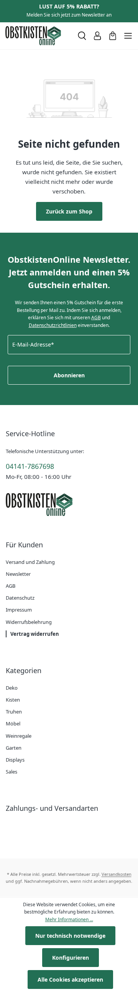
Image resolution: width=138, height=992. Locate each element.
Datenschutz (20, 597)
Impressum (19, 609)
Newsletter (18, 573)
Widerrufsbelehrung (29, 622)
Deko (12, 687)
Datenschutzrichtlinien (53, 325)
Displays (15, 759)
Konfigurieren (70, 957)
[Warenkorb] (112, 35)
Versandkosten (116, 874)
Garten (13, 747)
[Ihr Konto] (97, 35)
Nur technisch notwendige (70, 935)
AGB (96, 317)
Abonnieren (69, 375)
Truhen (14, 711)
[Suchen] (82, 35)
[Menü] (128, 35)
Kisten (13, 699)
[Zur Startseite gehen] (38, 35)
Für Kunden (24, 544)
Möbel (13, 723)
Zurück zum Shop (69, 211)
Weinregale (18, 735)
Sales (11, 771)
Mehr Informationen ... (69, 919)
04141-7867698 (30, 466)
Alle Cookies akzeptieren (70, 979)
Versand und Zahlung (30, 562)
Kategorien (23, 670)
